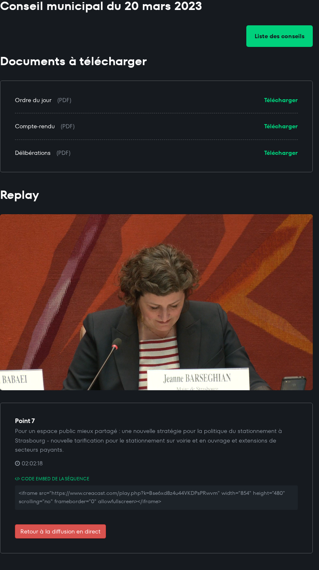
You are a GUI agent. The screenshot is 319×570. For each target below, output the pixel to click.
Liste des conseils (279, 36)
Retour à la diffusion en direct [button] (60, 531)
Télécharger (281, 100)
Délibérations (33, 153)
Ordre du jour (33, 100)
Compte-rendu (35, 126)
